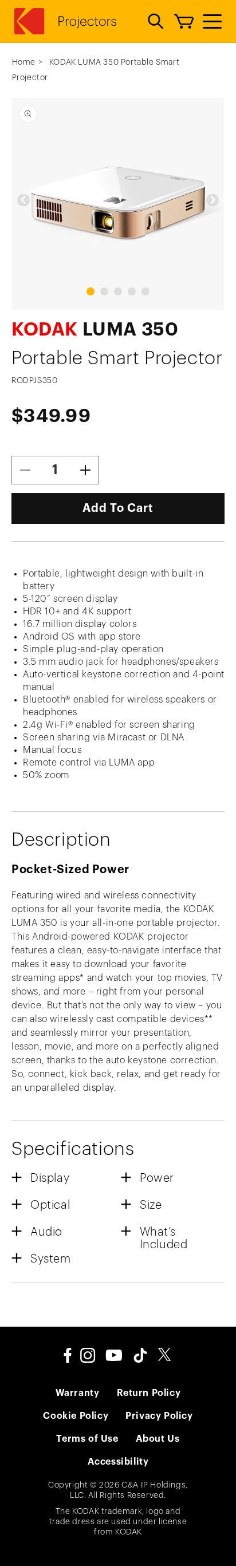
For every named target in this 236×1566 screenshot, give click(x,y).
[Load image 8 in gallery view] (118, 291)
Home (24, 62)
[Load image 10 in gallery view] (145, 291)
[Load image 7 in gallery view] (104, 291)
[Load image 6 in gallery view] (90, 291)
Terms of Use (87, 1438)
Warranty (78, 1393)
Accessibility (118, 1461)
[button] (156, 21)
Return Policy (149, 1393)
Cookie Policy (75, 1416)
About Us (158, 1438)
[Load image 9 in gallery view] (132, 291)
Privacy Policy (158, 1416)
